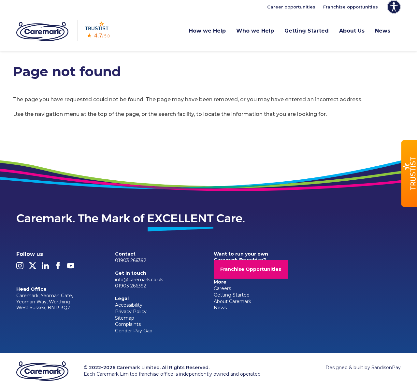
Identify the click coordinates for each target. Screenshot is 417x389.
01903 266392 (130, 260)
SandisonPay (386, 367)
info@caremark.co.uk (139, 280)
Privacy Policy (131, 311)
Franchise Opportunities (250, 269)
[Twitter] (32, 267)
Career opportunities (291, 6)
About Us (352, 31)
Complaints (128, 324)
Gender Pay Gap (133, 331)
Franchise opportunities (350, 6)
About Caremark (232, 301)
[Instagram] (19, 267)
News (382, 31)
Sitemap (124, 318)
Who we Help (255, 31)
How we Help (207, 31)
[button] (409, 173)
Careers (222, 288)
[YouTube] (70, 267)
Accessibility (128, 305)
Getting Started (306, 31)
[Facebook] (58, 267)
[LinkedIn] (45, 267)
